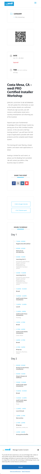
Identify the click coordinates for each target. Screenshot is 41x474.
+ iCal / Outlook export (21, 210)
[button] (38, 450)
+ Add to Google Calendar (21, 204)
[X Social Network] (18, 183)
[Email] (27, 183)
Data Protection (26, 471)
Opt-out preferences (15, 471)
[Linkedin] (22, 183)
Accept (20, 467)
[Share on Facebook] (14, 183)
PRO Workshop (20, 17)
